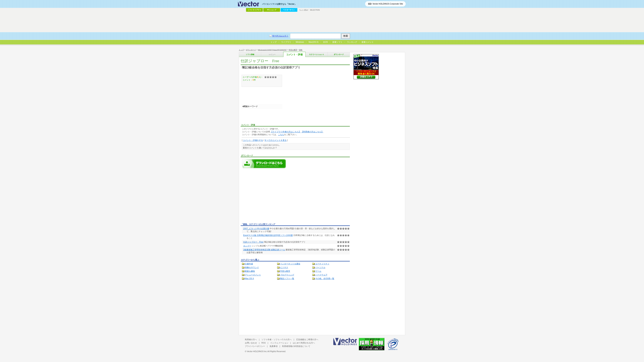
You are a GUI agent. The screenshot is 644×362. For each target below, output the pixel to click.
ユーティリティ (322, 264)
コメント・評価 (294, 54)
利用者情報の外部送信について (296, 346)
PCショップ (271, 10)
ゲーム (318, 271)
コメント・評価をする (253, 140)
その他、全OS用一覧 (324, 278)
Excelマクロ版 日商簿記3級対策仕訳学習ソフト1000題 (268, 235)
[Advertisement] (269, 196)
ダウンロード (251, 50)
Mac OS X (249, 278)
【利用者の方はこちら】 (312, 132)
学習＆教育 (293, 50)
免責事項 (274, 346)
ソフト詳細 (250, 54)
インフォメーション (279, 343)
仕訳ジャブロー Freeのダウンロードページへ (264, 164)
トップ (241, 50)
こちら (281, 134)
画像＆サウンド (252, 267)
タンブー (247, 246)
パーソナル (320, 267)
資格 (300, 50)
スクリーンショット (316, 54)
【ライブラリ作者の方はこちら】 (286, 132)
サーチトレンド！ (280, 36)
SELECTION (315, 10)
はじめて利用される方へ (304, 343)
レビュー (272, 54)
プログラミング (287, 275)
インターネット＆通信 (290, 264)
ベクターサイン (289, 10)
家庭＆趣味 (250, 271)
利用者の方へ (251, 339)
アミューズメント (253, 275)
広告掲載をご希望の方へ (307, 339)
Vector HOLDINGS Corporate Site (387, 4)
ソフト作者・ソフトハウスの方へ (276, 339)
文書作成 (249, 264)
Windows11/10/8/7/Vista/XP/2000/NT (272, 50)
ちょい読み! (303, 10)
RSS (263, 343)
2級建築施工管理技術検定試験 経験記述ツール (264, 250)
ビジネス (284, 267)
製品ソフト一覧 (287, 278)
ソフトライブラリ (254, 10)
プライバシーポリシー (255, 346)
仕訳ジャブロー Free (253, 242)
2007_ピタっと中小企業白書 (256, 228)
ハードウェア (321, 275)
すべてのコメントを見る (275, 140)
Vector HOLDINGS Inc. (257, 351)
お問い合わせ (251, 343)
